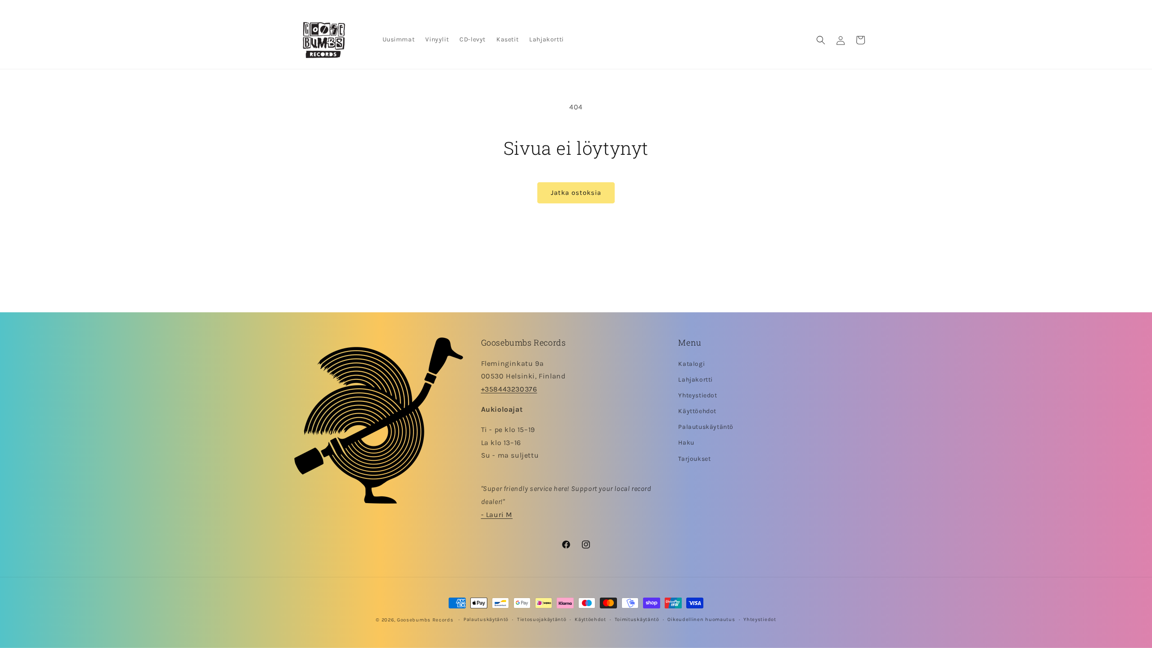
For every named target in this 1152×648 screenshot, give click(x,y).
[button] (821, 40)
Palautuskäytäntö (706, 427)
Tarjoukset (694, 459)
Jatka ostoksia (576, 193)
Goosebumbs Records (425, 620)
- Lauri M (497, 514)
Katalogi (691, 364)
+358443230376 (509, 389)
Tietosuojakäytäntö (542, 619)
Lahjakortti (695, 379)
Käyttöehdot (697, 411)
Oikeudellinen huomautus (701, 619)
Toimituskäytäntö (637, 619)
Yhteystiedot (697, 395)
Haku (686, 442)
